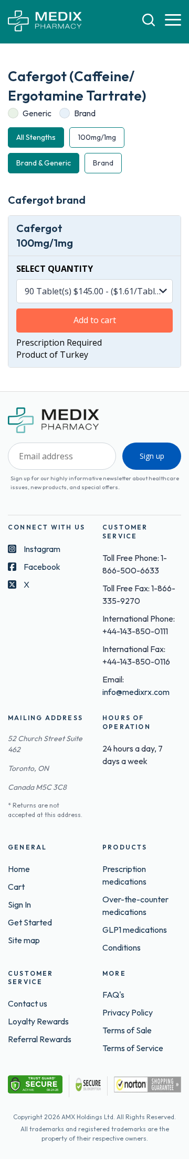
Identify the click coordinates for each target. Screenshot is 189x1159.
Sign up (152, 456)
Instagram (42, 549)
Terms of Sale (127, 1030)
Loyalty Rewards (38, 1021)
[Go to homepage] (45, 21)
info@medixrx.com (136, 692)
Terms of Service (132, 1048)
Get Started (30, 922)
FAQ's (113, 994)
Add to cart (95, 320)
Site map (24, 940)
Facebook (42, 566)
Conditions (121, 947)
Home (19, 869)
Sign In (19, 904)
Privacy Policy (127, 1012)
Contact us (27, 1003)
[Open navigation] (173, 20)
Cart (16, 886)
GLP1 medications (134, 929)
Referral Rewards (39, 1039)
